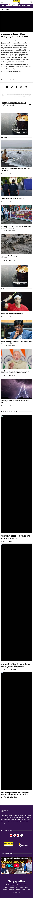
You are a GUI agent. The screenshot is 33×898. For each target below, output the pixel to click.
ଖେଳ (29, 889)
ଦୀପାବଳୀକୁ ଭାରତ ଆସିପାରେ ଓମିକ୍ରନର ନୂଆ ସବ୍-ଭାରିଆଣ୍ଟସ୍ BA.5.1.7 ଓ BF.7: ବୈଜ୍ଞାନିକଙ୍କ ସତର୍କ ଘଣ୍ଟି (15, 794)
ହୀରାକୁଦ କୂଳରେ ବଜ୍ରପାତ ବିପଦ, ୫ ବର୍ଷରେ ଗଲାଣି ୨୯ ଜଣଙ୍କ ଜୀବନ (15, 401)
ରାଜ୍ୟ (29, 40)
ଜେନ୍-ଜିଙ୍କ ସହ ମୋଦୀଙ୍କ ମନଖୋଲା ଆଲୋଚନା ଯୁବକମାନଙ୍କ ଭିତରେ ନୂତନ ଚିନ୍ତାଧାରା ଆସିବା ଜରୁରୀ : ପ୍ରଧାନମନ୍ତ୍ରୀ (15, 372)
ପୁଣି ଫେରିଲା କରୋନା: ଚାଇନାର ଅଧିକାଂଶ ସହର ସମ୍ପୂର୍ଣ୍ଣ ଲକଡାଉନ (15, 537)
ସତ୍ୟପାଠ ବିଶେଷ (16, 892)
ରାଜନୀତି (18, 5)
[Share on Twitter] (11, 87)
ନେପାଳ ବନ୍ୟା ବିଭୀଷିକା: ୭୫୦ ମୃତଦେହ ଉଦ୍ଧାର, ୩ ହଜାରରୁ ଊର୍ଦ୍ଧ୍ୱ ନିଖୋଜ (15, 257)
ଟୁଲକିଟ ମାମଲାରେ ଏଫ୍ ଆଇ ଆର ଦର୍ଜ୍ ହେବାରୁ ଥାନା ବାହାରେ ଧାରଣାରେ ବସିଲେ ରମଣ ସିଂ (19, 95)
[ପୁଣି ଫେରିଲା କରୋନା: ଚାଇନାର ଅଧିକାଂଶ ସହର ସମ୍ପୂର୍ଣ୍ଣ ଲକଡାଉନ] (16, 474)
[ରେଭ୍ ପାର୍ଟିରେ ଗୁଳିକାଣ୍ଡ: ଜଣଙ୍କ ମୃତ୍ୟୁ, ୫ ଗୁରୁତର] (16, 186)
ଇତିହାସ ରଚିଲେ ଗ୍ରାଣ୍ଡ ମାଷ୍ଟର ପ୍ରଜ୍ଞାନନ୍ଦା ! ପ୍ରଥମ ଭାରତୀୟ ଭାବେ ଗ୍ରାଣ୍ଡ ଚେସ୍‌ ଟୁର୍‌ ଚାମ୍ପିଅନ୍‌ (16, 342)
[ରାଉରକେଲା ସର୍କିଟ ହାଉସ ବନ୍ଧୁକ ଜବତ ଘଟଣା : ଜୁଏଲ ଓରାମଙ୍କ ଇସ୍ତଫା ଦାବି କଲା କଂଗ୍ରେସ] (16, 214)
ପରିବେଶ (29, 5)
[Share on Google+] (16, 87)
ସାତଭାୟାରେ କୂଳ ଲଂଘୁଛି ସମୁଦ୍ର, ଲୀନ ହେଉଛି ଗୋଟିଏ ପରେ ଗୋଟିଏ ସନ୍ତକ (15, 169)
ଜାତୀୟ (24, 5)
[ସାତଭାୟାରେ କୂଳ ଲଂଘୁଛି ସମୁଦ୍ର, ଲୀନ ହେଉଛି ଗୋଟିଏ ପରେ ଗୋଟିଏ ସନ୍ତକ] (16, 153)
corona (19, 80)
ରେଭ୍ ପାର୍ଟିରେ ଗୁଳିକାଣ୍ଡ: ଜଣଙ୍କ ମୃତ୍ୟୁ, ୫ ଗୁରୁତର (12, 198)
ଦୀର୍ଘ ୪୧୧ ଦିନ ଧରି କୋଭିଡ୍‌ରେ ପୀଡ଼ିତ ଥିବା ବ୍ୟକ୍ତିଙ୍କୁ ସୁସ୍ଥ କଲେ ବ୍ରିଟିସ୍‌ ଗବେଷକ (15, 665)
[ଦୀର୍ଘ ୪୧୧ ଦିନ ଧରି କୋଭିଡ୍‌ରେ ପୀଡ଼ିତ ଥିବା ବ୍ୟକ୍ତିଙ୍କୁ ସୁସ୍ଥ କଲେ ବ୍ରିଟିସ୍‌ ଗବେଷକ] (16, 602)
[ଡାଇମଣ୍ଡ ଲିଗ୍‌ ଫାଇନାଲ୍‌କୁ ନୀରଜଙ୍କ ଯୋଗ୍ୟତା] (16, 301)
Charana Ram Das (10, 80)
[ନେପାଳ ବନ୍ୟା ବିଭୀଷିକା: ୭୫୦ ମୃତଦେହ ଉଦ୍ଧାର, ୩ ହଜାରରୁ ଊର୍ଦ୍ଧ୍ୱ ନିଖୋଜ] (16, 244)
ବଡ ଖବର (12, 887)
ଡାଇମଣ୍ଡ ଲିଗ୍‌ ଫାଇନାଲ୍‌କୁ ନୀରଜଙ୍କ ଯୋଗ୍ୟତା (12, 313)
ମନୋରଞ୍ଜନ (18, 889)
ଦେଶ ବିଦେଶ (11, 889)
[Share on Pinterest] (21, 87)
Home (2, 5)
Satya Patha (19, 40)
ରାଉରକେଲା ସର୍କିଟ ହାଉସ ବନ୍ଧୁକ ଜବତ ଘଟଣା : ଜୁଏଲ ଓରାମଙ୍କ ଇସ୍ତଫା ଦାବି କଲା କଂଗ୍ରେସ (16, 227)
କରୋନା (25, 40)
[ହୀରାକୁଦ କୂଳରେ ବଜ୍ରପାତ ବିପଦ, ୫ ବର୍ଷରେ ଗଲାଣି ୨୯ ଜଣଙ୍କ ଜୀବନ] (16, 389)
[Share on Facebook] (7, 87)
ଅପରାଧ (24, 889)
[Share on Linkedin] (26, 87)
